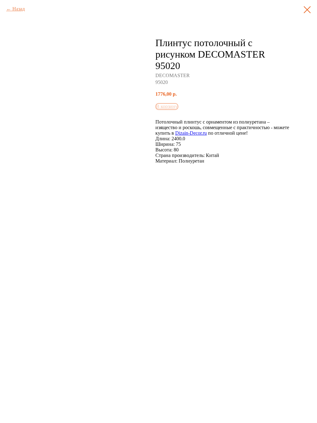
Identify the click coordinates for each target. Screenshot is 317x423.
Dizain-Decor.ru (191, 133)
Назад (18, 8)
